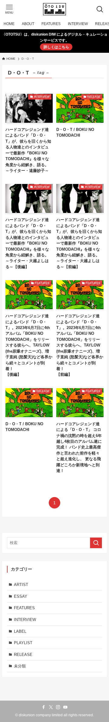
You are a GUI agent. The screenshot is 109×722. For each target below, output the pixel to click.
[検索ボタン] (100, 9)
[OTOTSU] (54, 9)
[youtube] (65, 707)
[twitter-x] (51, 707)
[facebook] (43, 707)
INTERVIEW (25, 619)
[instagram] (58, 707)
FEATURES (24, 608)
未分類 (20, 666)
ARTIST (21, 584)
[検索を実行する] (96, 542)
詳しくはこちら (56, 47)
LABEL (20, 631)
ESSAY (20, 596)
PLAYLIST (23, 643)
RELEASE (23, 654)
